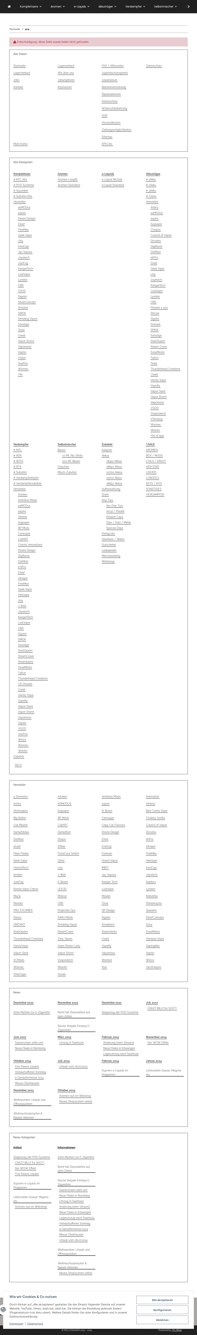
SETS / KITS (154, 483)
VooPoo (23, 363)
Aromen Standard (69, 185)
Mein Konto (20, 143)
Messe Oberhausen (27, 1083)
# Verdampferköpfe (25, 477)
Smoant (23, 307)
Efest (105, 839)
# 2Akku (151, 185)
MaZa (17, 896)
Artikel (17, 1147)
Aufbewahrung (111, 488)
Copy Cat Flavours (113, 824)
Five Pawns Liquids (27, 1066)
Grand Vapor (110, 860)
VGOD (155, 407)
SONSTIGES (153, 488)
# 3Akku (151, 190)
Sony (149, 924)
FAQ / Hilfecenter (113, 65)
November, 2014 (156, 1037)
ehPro (154, 257)
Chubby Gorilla (155, 817)
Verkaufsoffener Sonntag (30, 1072)
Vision (22, 357)
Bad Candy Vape (156, 810)
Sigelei (22, 296)
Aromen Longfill (68, 179)
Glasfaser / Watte (113, 539)
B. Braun (107, 810)
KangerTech (25, 268)
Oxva (105, 903)
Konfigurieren (162, 1310)
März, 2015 (64, 1037)
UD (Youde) (25, 683)
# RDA (17, 455)
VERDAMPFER (155, 494)
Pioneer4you (154, 903)
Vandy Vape (158, 380)
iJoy (20, 240)
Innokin (17, 874)
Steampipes (25, 661)
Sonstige (23, 324)
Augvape (156, 224)
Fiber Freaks (21, 853)
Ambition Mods (27, 500)
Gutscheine (109, 544)
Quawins (151, 910)
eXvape (23, 578)
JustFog (23, 263)
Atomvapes (20, 810)
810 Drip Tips (114, 505)
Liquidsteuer (109, 79)
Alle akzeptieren (162, 1300)
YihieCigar (19, 974)
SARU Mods (65, 917)
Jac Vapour (25, 251)
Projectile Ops (66, 910)
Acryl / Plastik (115, 511)
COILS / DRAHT (156, 461)
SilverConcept (27, 302)
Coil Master (20, 824)
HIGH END (152, 466)
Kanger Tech (110, 881)
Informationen (66, 1147)
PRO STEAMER (23, 910)
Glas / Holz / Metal (118, 522)
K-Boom (63, 881)
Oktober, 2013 (66, 1090)
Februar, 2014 (110, 1060)
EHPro (22, 566)
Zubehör (18, 756)
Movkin (106, 896)
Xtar (104, 967)
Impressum (16, 1323)
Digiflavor (156, 246)
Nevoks (18, 903)
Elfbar (61, 846)
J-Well (22, 605)
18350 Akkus (114, 461)
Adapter (107, 449)
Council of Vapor (161, 235)
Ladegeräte (109, 550)
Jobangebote (66, 79)
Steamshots (109, 931)
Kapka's (151, 881)
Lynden (22, 279)
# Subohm (20, 472)
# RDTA (18, 461)
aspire (22, 212)
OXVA (21, 290)
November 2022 (68, 1002)
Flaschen (63, 466)
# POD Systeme (23, 185)
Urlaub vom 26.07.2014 (73, 1066)
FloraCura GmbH (68, 853)
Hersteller (19, 201)
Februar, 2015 (110, 1037)
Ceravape (24, 533)
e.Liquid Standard (113, 185)
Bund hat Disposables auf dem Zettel (74, 1014)
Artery (154, 207)
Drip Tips (107, 500)
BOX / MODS (154, 455)
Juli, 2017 (152, 1002)
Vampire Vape (155, 938)
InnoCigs (23, 246)
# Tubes (151, 196)
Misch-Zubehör (67, 472)
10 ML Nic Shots (72, 455)
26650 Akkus (114, 483)
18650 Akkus (114, 466)
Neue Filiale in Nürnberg (30, 1048)
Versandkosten (111, 122)
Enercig (106, 846)
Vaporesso (24, 346)
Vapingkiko (153, 945)
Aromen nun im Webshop (75, 1095)
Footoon (107, 853)
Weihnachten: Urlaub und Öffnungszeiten (29, 1101)
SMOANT (19, 924)
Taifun (154, 357)
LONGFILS (152, 477)
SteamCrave (26, 656)
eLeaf (17, 846)
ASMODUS (64, 803)
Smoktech (108, 924)
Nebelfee (152, 896)
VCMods (18, 960)
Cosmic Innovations (30, 544)
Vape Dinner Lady (69, 945)
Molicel (62, 896)
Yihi (20, 374)
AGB (104, 115)
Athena (22, 516)
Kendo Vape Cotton (25, 888)
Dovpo (62, 839)
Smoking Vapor (27, 318)
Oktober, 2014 (22, 1060)
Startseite (19, 65)
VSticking (157, 419)
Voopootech (158, 413)
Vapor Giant (158, 391)
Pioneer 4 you (159, 307)
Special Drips (114, 527)
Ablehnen (162, 1320)
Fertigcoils (108, 533)
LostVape (24, 274)
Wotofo (155, 430)
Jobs (16, 79)
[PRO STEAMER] (9, 6)
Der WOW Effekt (158, 1042)
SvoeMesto (157, 352)
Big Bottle (19, 817)
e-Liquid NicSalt (112, 179)
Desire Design (26, 218)
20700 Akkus (114, 472)
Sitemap (107, 136)
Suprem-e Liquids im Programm (115, 1072)
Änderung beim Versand (118, 1042)
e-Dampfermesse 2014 (29, 1077)
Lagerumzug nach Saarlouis (121, 1053)
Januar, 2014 (154, 1060)
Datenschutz (35, 1323)
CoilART (23, 539)
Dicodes (156, 240)
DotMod (156, 251)
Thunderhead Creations (165, 368)
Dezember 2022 (23, 1002)
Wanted (107, 960)
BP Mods (23, 527)
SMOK (22, 313)
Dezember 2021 (112, 1002)
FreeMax (23, 229)
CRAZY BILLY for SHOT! (162, 1008)
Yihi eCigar (157, 435)
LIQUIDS (151, 472)
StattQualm (158, 341)
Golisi (61, 860)
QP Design (108, 910)
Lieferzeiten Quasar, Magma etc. (163, 1072)
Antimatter (152, 796)
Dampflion (64, 832)
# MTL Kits (20, 179)
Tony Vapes (65, 938)
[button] (186, 6)
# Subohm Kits (22, 196)
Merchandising (111, 555)
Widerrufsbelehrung (114, 108)
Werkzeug (108, 561)
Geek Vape (25, 235)
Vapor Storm (26, 341)
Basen (61, 449)
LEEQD (62, 888)
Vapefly (155, 385)
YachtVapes (153, 967)
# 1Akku (151, 179)
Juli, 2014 (64, 1060)
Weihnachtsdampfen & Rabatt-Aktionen (27, 1115)
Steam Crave (159, 346)
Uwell (21, 335)
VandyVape (20, 945)
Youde (62, 974)
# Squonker (20, 190)
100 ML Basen (71, 461)
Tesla (21, 329)
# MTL (17, 449)
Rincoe (155, 313)
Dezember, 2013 (23, 1090)
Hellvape (23, 594)
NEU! (18, 765)
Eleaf (21, 224)
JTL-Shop (177, 1330)
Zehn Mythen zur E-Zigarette (31, 1012)
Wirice (22, 739)
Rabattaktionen (111, 94)
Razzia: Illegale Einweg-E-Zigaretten (74, 1027)
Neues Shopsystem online (75, 1101)
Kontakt (18, 87)
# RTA (17, 466)
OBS (21, 285)
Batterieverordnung (114, 87)
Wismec (23, 368)
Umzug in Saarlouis (71, 1042)
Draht (105, 494)
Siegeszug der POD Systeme (120, 1012)
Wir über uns (66, 72)
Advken (22, 494)
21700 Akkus (114, 477)
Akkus (105, 455)
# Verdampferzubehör (27, 483)
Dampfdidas (21, 832)
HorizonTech (20, 867)
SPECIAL (107, 143)
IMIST (105, 867)
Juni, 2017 (19, 1037)
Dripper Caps (114, 516)
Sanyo (17, 917)
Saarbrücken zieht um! (29, 1042)
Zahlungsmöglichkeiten (116, 129)
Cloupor (156, 229)
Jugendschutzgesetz (115, 72)
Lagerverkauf (21, 72)
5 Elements (20, 796)
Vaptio (22, 352)
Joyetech (24, 257)
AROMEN (152, 449)
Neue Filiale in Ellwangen (119, 1048)
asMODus (24, 207)
